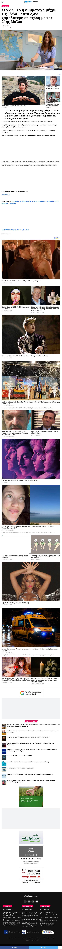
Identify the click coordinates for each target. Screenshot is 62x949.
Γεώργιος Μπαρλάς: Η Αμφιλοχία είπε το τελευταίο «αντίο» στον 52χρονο (28, 737)
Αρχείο (14, 938)
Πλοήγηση (29, 938)
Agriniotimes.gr (7, 27)
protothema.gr (6, 194)
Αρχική (9, 938)
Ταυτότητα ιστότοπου (31, 940)
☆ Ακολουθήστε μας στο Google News (15, 230)
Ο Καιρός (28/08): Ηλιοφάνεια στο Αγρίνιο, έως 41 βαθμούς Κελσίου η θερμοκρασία (30, 774)
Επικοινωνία (21, 938)
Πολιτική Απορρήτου (49, 938)
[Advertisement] (32, 148)
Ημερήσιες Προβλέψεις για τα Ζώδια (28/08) (19, 755)
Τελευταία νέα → (31, 721)
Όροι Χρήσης (37, 938)
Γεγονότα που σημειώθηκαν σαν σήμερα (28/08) (20, 768)
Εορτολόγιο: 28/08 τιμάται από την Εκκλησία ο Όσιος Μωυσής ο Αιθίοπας (28, 762)
